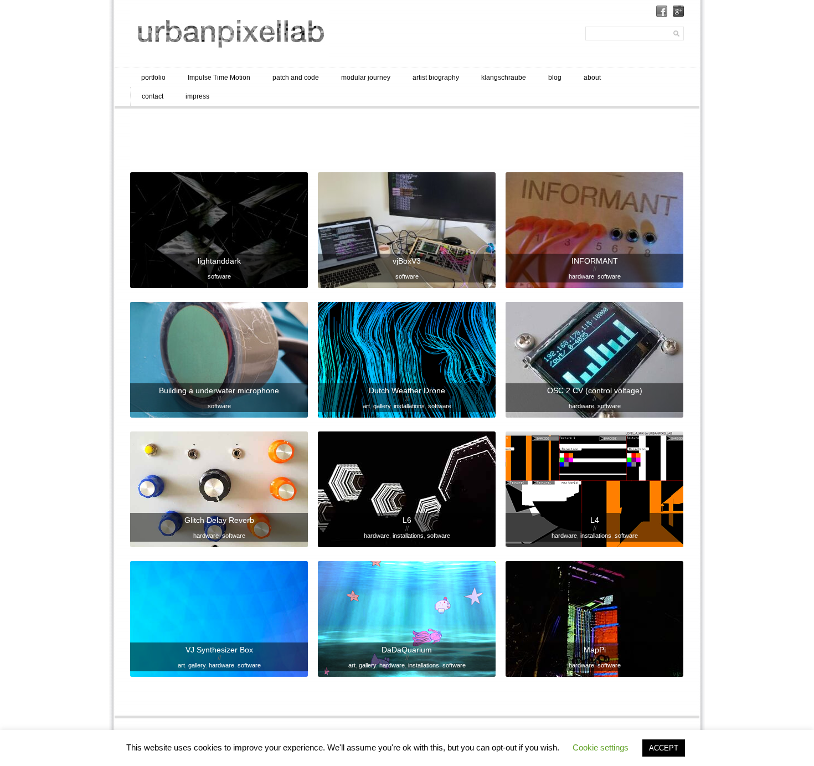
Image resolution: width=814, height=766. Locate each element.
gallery (381, 406)
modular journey (365, 77)
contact (152, 96)
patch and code (295, 77)
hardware (581, 276)
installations (409, 406)
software (219, 276)
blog (554, 77)
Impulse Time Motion (219, 77)
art (366, 406)
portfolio (153, 77)
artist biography (436, 77)
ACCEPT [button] (663, 748)
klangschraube (503, 77)
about (592, 77)
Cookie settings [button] (600, 747)
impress (197, 96)
